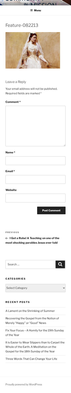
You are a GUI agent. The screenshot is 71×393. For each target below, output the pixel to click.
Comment (13, 102)
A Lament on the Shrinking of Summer (30, 311)
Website (11, 190)
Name (10, 152)
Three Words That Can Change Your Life (31, 359)
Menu (37, 10)
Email (10, 171)
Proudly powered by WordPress (23, 384)
